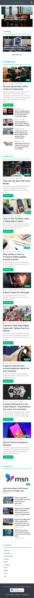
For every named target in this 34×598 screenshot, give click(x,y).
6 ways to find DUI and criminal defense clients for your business (16, 368)
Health (6, 562)
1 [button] (13, 54)
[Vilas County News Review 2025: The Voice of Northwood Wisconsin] (8, 500)
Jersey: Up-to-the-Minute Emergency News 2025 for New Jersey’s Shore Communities (21, 134)
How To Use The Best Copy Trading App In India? (16, 219)
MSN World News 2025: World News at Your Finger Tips (15, 489)
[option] (17, 16)
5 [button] (19, 54)
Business (6, 550)
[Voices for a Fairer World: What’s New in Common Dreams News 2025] (8, 532)
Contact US (25, 594)
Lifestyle (6, 565)
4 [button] (17, 54)
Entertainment (8, 556)
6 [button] (20, 54)
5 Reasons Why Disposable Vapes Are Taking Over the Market (16, 328)
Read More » (8, 105)
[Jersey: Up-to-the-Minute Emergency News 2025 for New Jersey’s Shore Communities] (8, 131)
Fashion (6, 559)
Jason (6, 84)
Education (7, 553)
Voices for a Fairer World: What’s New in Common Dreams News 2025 (23, 533)
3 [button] (16, 54)
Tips (5, 576)
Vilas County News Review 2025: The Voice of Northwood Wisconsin (23, 500)
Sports (6, 570)
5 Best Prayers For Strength (16, 292)
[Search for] (32, 3)
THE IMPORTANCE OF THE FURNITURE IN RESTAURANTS (15, 18)
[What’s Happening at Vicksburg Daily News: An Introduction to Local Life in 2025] (8, 111)
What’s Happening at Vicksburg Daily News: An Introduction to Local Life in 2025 (22, 113)
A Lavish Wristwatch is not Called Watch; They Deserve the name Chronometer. (16, 407)
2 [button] (14, 54)
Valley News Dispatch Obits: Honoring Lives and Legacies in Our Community (22, 146)
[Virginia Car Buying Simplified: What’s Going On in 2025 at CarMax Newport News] (17, 44)
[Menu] (2, 3)
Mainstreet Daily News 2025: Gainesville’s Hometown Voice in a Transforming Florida (22, 511)
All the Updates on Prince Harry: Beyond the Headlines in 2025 (22, 123)
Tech (5, 573)
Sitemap (17, 594)
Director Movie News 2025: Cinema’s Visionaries (15, 87)
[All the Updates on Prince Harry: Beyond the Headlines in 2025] (8, 122)
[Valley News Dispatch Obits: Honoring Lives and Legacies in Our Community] (8, 143)
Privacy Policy (10, 594)
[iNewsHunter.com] (17, 2)
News (5, 568)
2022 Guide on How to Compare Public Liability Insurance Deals (14, 257)
